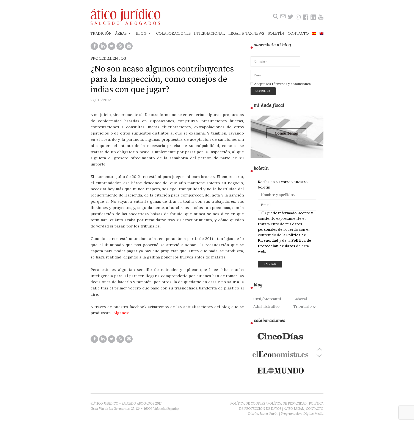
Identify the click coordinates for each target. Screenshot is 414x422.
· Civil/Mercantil (266, 299)
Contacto (298, 33)
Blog (141, 33)
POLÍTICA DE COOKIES (247, 403)
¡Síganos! (121, 312)
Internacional (209, 33)
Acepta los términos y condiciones (282, 84)
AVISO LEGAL (294, 409)
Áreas (121, 33)
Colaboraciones (173, 33)
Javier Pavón (269, 413)
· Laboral (299, 299)
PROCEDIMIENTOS (108, 58)
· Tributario (302, 306)
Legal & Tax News (246, 33)
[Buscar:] (275, 16)
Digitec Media (313, 413)
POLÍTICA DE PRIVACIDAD (287, 403)
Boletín (276, 33)
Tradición (101, 33)
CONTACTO (314, 409)
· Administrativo (265, 306)
